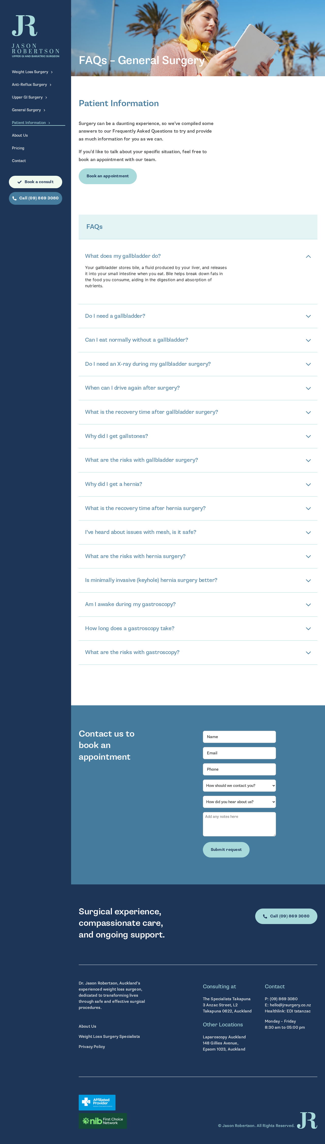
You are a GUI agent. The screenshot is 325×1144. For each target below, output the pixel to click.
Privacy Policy (92, 1046)
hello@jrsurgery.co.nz (290, 1005)
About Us (87, 1026)
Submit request (226, 849)
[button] (198, 256)
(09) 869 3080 (284, 999)
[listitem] (136, 923)
